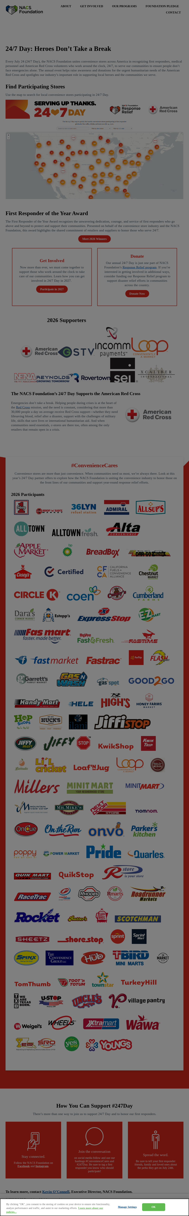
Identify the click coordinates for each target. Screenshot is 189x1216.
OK (154, 1207)
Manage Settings (127, 1207)
